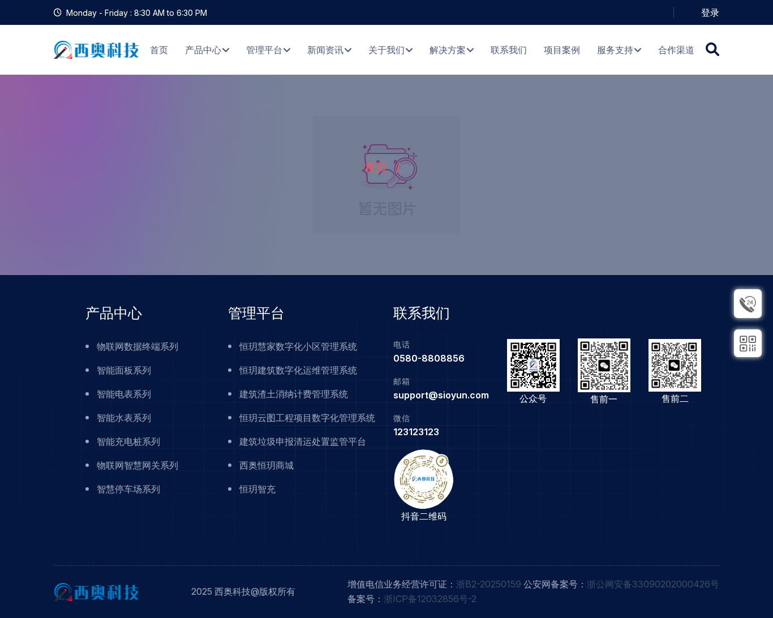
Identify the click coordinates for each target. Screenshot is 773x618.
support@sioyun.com (441, 395)
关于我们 (386, 49)
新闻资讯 (325, 49)
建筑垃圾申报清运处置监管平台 (302, 441)
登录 (710, 12)
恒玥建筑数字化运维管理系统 (298, 370)
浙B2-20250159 (488, 584)
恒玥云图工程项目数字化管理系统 (307, 417)
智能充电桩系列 (128, 441)
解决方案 (448, 49)
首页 (159, 49)
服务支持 (615, 49)
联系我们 (509, 49)
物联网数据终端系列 (137, 346)
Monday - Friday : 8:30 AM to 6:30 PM (136, 13)
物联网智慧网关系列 (137, 465)
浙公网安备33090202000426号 (653, 584)
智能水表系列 (124, 417)
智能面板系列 (124, 370)
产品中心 (203, 49)
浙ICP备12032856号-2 (430, 598)
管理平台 (264, 49)
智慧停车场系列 (128, 489)
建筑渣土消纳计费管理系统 (293, 394)
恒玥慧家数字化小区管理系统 (298, 346)
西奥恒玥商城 (266, 465)
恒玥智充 (257, 489)
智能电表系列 (124, 394)
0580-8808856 (429, 358)
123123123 (416, 431)
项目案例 (562, 49)
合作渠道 (676, 49)
